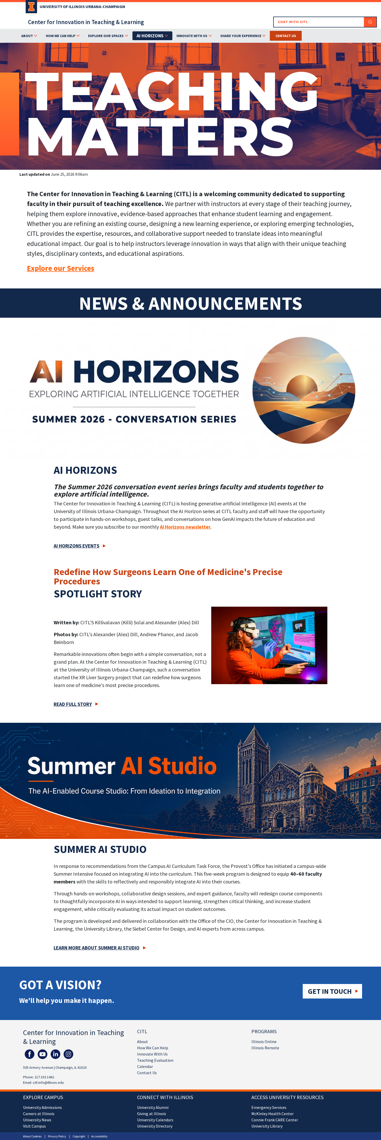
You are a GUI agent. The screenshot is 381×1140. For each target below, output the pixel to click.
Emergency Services (268, 1107)
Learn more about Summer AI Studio (96, 948)
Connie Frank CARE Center (274, 1119)
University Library (267, 1126)
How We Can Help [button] (60, 35)
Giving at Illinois (151, 1113)
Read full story (73, 704)
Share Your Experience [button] (240, 35)
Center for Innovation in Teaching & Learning (86, 22)
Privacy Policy (57, 1136)
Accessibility (99, 1136)
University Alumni (152, 1107)
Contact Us (147, 1072)
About (142, 1041)
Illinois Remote (265, 1047)
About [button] (27, 35)
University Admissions (42, 1107)
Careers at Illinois (38, 1113)
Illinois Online (264, 1041)
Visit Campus (34, 1126)
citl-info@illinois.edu (48, 1082)
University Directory (154, 1126)
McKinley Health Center (272, 1113)
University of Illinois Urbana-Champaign (82, 6)
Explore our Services (60, 268)
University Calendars (155, 1119)
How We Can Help (152, 1047)
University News (37, 1119)
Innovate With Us (152, 1054)
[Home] (30, 8)
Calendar (145, 1066)
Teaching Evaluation (155, 1060)
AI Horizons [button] (150, 36)
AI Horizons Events (76, 546)
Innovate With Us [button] (192, 35)
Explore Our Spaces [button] (106, 35)
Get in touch (330, 991)
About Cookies (32, 1136)
